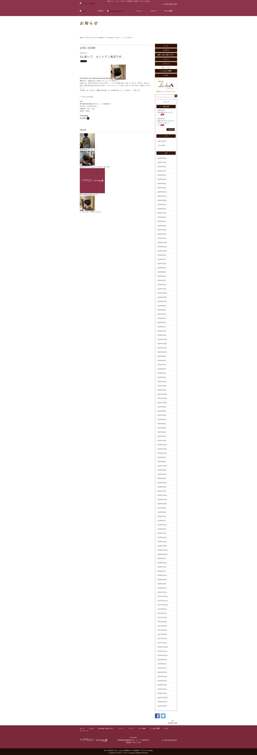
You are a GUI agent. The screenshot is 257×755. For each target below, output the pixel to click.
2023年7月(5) (161, 314)
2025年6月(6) (161, 217)
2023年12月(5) (162, 293)
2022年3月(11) (162, 381)
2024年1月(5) (161, 289)
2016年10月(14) (162, 655)
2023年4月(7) (161, 327)
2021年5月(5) (161, 423)
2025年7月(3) (161, 213)
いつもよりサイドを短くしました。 (91, 212)
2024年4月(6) (161, 276)
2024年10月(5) (162, 251)
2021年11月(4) (162, 398)
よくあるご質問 (155, 728)
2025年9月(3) (161, 204)
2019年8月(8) (161, 512)
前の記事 (85, 116)
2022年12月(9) (162, 343)
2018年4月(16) (162, 579)
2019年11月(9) (162, 499)
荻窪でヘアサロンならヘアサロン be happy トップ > (94, 37)
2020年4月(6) (161, 478)
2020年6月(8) (161, 470)
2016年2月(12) (162, 689)
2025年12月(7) (162, 192)
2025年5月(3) (161, 221)
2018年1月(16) (162, 592)
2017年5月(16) (162, 626)
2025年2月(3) (161, 234)
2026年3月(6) (161, 179)
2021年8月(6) (161, 411)
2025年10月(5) (162, 200)
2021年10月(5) (162, 402)
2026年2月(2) (161, 183)
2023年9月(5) (161, 305)
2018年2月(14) (162, 588)
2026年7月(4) (161, 162)
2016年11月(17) (162, 651)
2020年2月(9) (161, 487)
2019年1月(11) (162, 541)
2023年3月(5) (161, 331)
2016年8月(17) (162, 664)
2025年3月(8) (161, 230)
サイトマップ (84, 731)
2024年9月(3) (161, 255)
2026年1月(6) (161, 187)
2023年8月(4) (161, 310)
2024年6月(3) (161, 268)
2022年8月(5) (161, 360)
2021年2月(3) (161, 436)
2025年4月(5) (161, 225)
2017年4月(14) (162, 630)
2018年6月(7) (161, 571)
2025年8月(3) (161, 209)
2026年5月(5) (161, 171)
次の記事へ (83, 118)
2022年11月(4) (162, 348)
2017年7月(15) (162, 617)
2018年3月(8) (161, 584)
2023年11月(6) (162, 297)
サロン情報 (141, 728)
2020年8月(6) (161, 461)
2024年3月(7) (161, 280)
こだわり (91, 728)
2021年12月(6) (162, 394)
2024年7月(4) (161, 263)
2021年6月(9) (161, 419)
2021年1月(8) (161, 440)
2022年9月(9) (161, 356)
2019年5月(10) (162, 525)
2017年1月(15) (162, 643)
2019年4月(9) (161, 529)
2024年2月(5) (161, 284)
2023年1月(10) (162, 339)
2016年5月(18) (162, 676)
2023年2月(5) (161, 335)
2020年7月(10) (162, 466)
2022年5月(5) (161, 373)
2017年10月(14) (162, 605)
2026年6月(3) (161, 166)
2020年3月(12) (162, 482)
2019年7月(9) (161, 516)
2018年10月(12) (162, 554)
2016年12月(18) (162, 647)
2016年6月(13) (162, 672)
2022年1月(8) (161, 390)
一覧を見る (170, 129)
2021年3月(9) (161, 432)
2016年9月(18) (162, 659)
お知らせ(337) (161, 141)
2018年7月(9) (161, 567)
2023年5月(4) (161, 322)
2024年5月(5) (161, 272)
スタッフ (131, 728)
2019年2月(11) (162, 537)
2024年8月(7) (161, 259)
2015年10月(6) (162, 706)
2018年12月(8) (162, 546)
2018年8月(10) (162, 562)
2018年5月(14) (162, 575)
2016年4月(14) (162, 680)
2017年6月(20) (162, 621)
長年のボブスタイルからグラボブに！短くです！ (95, 167)
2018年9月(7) (161, 558)
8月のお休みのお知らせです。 (89, 194)
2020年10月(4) (162, 453)
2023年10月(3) (162, 301)
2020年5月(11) (162, 474)
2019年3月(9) (161, 533)
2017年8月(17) (162, 613)
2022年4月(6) (161, 377)
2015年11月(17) (162, 702)
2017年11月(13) (162, 600)
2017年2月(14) (162, 638)
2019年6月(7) (161, 520)
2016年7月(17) (162, 668)
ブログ (166, 728)
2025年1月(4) (161, 238)
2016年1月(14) (162, 693)
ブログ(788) (161, 145)
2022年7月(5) (161, 364)
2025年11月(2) (162, 196)
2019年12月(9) (162, 495)
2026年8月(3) (161, 158)
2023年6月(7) (161, 318)
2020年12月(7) (162, 445)
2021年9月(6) (161, 407)
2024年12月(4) (162, 242)
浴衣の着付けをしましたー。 (89, 149)
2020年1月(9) (161, 491)
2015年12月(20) (162, 697)
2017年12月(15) (162, 596)
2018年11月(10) (162, 550)
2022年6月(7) (161, 369)
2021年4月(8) (161, 428)
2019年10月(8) (162, 504)
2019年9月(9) (161, 508)
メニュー (121, 728)
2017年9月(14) (162, 609)
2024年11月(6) (162, 246)
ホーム (82, 728)
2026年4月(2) (161, 175)
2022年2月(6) (161, 386)
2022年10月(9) (162, 352)
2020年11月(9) (162, 449)
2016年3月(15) (162, 685)
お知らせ (111, 37)
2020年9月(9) (161, 457)
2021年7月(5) (161, 415)
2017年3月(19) (162, 634)
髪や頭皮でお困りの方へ (106, 728)
